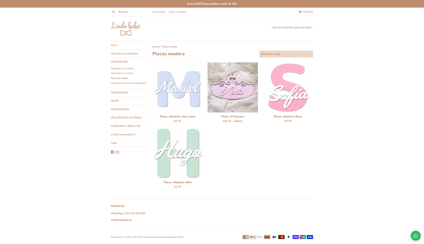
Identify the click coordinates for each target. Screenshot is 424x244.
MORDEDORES (120, 109)
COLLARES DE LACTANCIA (126, 117)
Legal (129, 142)
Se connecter (159, 11)
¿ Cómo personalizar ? (123, 134)
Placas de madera (119, 78)
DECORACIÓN (129, 61)
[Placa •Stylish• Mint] (177, 153)
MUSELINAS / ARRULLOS (125, 126)
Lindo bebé (137, 237)
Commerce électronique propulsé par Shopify (163, 237)
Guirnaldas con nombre (122, 68)
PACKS (129, 100)
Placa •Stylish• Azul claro (177, 116)
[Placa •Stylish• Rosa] (288, 87)
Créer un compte (177, 11)
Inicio (114, 45)
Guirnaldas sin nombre (122, 73)
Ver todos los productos (124, 53)
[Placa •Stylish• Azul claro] (177, 87)
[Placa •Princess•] (233, 87)
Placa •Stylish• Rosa (288, 116)
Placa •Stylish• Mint (177, 182)
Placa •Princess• (232, 116)
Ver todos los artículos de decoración (128, 83)
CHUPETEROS (129, 92)
